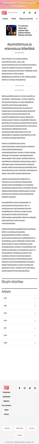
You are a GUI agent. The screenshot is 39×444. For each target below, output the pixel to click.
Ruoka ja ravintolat (26, 19)
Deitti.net (7, 428)
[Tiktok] (35, 13)
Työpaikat (6, 401)
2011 (5, 328)
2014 (5, 306)
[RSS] (35, 388)
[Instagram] (30, 13)
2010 (5, 335)
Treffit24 (19, 435)
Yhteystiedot (6, 392)
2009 (5, 343)
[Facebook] (24, 13)
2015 (5, 298)
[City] (6, 387)
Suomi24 (31, 428)
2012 (5, 320)
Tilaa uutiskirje (6, 405)
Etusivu (5, 19)
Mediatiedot (6, 397)
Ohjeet (6, 410)
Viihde (13, 19)
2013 (5, 313)
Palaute (6, 414)
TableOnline (19, 428)
